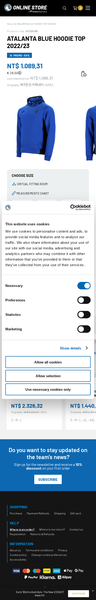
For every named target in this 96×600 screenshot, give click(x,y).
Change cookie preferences (49, 554)
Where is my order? (22, 529)
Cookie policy (18, 554)
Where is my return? (52, 529)
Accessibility (18, 559)
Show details (70, 348)
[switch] (84, 305)
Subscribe (48, 479)
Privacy (62, 550)
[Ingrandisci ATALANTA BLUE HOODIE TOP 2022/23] (36, 128)
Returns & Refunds (42, 534)
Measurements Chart (33, 193)
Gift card (75, 513)
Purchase (16, 513)
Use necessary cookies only (48, 389)
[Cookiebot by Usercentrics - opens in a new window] (70, 208)
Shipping (59, 513)
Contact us (76, 529)
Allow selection (48, 376)
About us (15, 550)
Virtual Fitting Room (32, 184)
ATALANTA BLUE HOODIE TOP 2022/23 (36, 23)
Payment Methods (38, 513)
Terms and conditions (39, 550)
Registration (18, 534)
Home (10, 23)
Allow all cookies (48, 362)
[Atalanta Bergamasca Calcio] (25, 8)
